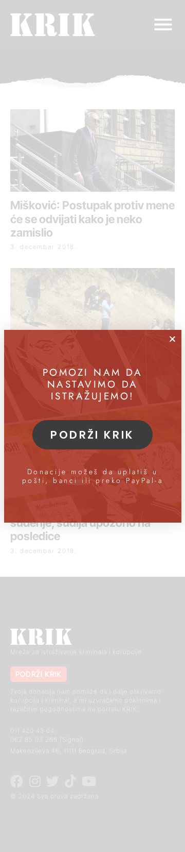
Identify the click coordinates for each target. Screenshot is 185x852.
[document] (92, 426)
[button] (172, 339)
